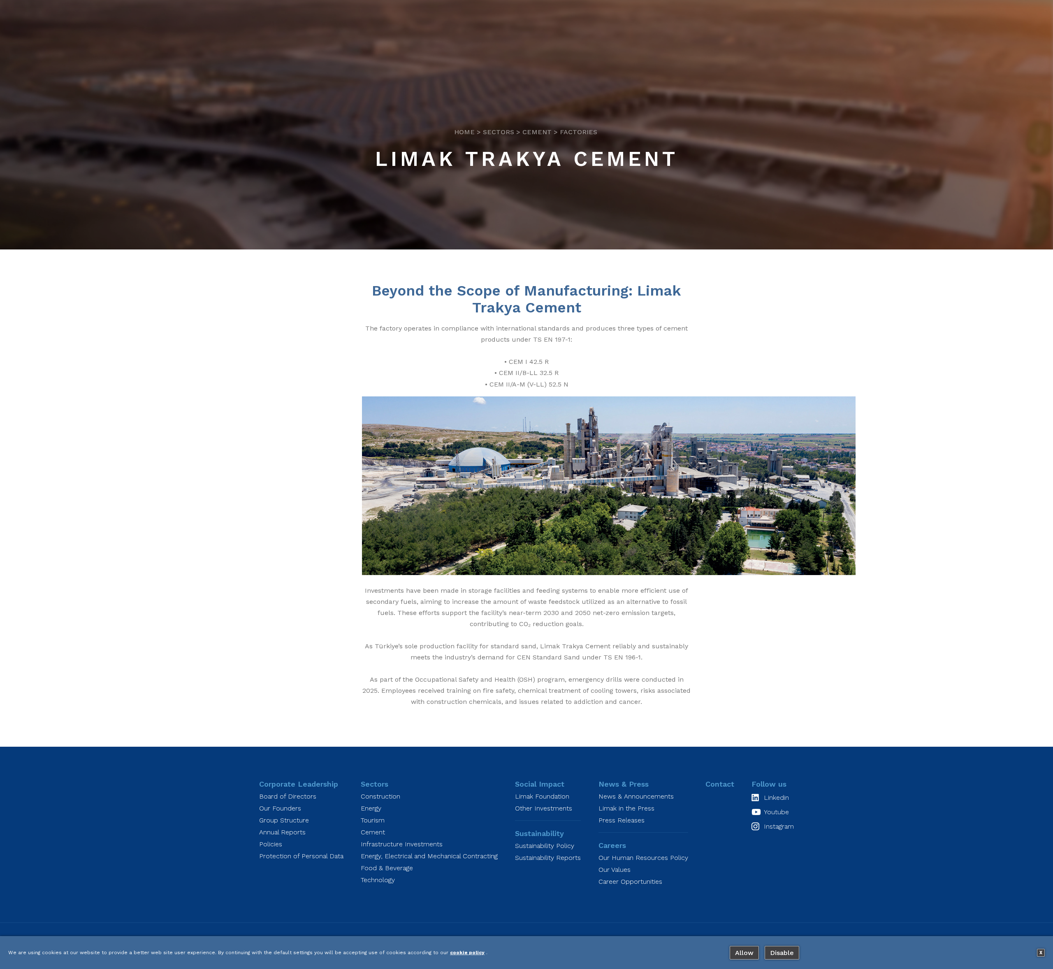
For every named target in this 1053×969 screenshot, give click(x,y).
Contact (719, 784)
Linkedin (776, 797)
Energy (371, 808)
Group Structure (284, 820)
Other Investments (543, 808)
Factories (578, 132)
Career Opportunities (630, 881)
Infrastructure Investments (402, 844)
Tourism (373, 820)
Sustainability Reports (548, 858)
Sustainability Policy (544, 846)
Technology (378, 880)
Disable (782, 953)
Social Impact (539, 784)
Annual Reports (282, 832)
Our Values (614, 869)
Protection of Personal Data (301, 856)
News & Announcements (636, 796)
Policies (270, 844)
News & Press (623, 784)
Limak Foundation (542, 796)
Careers (612, 845)
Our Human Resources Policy (643, 858)
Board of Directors (287, 796)
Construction (380, 796)
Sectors (498, 132)
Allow (744, 953)
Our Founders (280, 808)
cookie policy (467, 952)
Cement (537, 132)
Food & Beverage (387, 868)
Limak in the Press (626, 808)
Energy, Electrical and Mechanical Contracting (429, 856)
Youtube (776, 812)
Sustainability (539, 833)
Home (464, 132)
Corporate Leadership (298, 784)
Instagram (779, 826)
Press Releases (621, 820)
